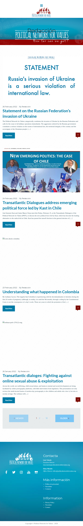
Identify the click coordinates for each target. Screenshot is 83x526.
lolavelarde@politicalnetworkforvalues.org (56, 465)
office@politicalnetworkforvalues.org (64, 471)
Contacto (48, 489)
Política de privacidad (52, 484)
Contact (47, 507)
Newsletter (48, 486)
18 (47, 418)
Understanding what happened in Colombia (41, 291)
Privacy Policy (49, 502)
